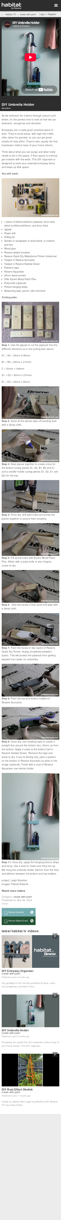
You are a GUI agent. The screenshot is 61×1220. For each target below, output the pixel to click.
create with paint (28, 14)
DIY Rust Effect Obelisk (17, 1089)
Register (52, 14)
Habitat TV (10, 14)
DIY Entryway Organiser (18, 971)
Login (42, 14)
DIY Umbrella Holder (15, 1030)
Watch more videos (13, 890)
